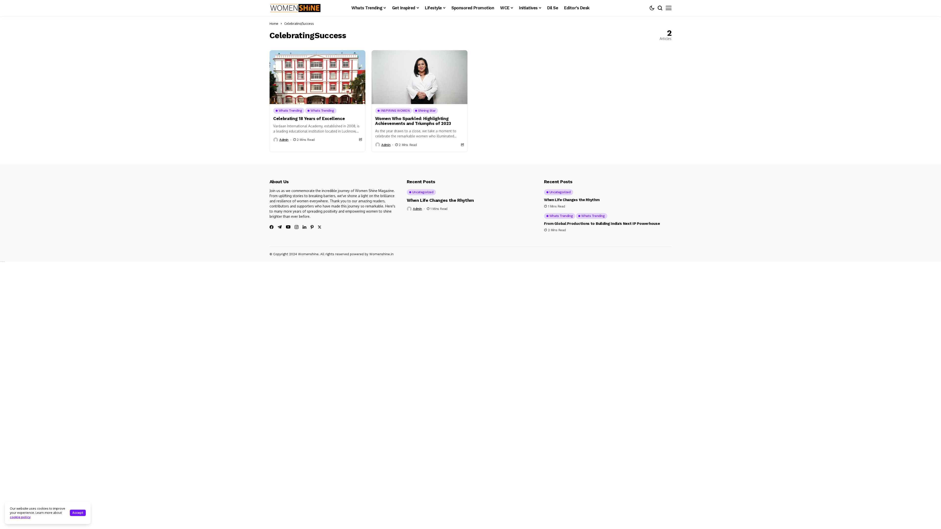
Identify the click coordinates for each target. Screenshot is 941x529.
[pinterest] (312, 227)
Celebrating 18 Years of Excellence (309, 118)
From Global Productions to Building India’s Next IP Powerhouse (602, 223)
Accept (77, 513)
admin (283, 140)
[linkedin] (304, 227)
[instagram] (296, 227)
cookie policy (20, 517)
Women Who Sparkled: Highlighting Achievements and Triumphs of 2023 (413, 121)
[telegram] (280, 227)
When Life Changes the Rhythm (440, 200)
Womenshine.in (381, 254)
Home (274, 23)
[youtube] (288, 227)
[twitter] (319, 227)
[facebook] (271, 227)
